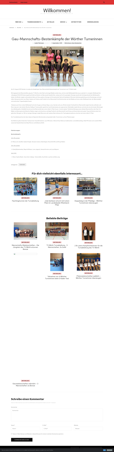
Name (13, 425)
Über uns (18, 22)
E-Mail (44, 425)
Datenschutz (13, 2)
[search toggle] (104, 2)
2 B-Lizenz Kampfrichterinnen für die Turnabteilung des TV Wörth (88, 247)
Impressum (24, 2)
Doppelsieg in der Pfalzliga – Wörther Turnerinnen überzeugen (88, 202)
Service (62, 22)
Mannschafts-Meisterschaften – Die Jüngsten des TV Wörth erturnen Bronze (25, 247)
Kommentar (14, 407)
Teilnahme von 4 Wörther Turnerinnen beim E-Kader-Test (57, 277)
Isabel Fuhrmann (39, 43)
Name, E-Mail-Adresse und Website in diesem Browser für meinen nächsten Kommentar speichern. (38, 434)
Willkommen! (57, 10)
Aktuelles (50, 22)
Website (76, 425)
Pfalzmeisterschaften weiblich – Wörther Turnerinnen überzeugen (88, 277)
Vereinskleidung (93, 22)
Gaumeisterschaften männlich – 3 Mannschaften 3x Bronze (25, 385)
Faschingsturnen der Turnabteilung (25, 201)
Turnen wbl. (22, 164)
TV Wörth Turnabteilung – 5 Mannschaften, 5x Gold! (57, 246)
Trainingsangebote (34, 22)
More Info (109, 450)
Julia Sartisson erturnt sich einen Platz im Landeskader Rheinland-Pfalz (57, 203)
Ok (104, 450)
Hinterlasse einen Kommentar (73, 43)
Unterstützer (76, 22)
